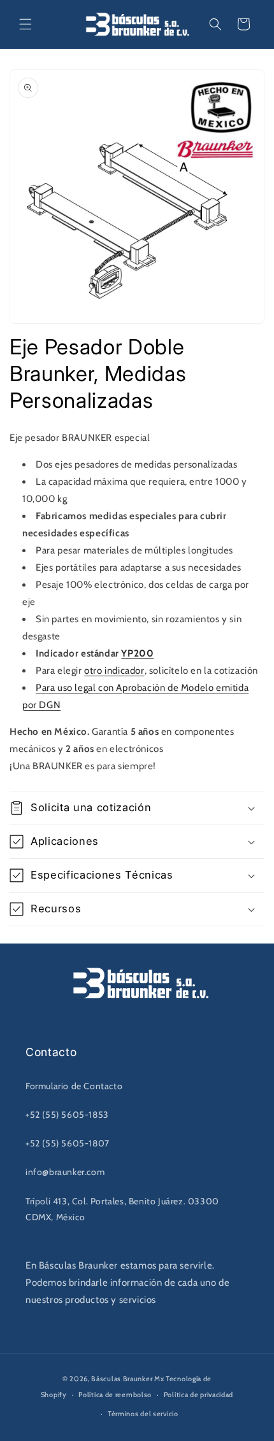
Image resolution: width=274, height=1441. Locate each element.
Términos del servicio (143, 1413)
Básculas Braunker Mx (127, 1378)
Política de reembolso (115, 1394)
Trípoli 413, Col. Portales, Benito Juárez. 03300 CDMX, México (122, 1209)
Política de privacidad (198, 1394)
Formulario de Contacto (73, 1086)
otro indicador (114, 670)
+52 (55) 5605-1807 (67, 1143)
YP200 (137, 653)
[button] (25, 24)
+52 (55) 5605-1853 (67, 1114)
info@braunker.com (65, 1172)
